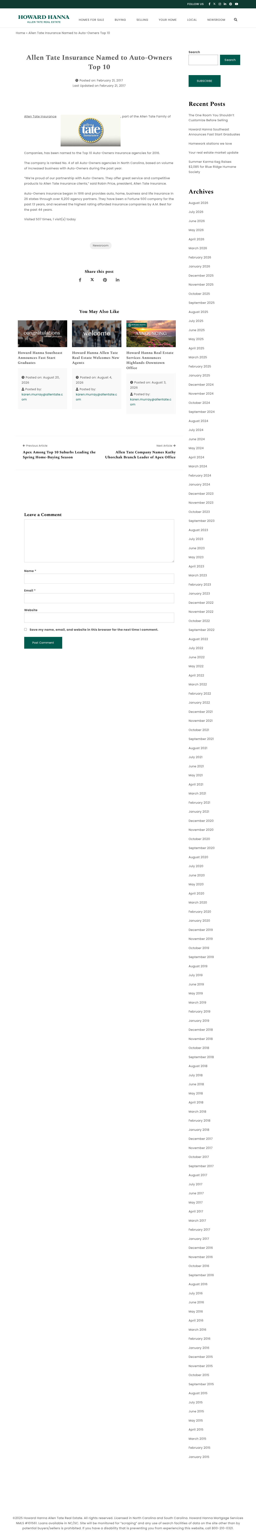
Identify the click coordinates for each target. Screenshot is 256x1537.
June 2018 (196, 1084)
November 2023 (201, 503)
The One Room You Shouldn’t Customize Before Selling (211, 118)
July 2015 (196, 1402)
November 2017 (201, 1148)
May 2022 (196, 666)
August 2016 (198, 1284)
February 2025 (200, 366)
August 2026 (198, 203)
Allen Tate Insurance (40, 116)
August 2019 (198, 966)
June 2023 (197, 548)
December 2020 (201, 821)
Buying (120, 20)
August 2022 (198, 639)
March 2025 (198, 357)
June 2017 (196, 1193)
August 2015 (198, 1393)
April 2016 (196, 1321)
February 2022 (200, 694)
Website (31, 610)
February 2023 (200, 585)
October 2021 (199, 730)
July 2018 (196, 1075)
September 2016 (201, 1275)
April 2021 (196, 784)
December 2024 (201, 385)
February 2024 (200, 476)
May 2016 (196, 1312)
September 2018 (201, 1057)
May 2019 (196, 993)
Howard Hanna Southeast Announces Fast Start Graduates (40, 358)
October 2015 (199, 1375)
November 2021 (201, 721)
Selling (142, 20)
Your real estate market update (213, 153)
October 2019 (199, 948)
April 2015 (196, 1430)
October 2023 (199, 512)
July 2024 (196, 430)
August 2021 (198, 748)
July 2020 (196, 866)
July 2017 (195, 1184)
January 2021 (199, 812)
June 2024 (197, 439)
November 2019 (201, 939)
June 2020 (197, 875)
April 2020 (196, 894)
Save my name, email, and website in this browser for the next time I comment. (94, 630)
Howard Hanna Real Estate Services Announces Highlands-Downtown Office (150, 360)
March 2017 (197, 1221)
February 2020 (200, 912)
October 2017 (199, 1157)
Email (30, 591)
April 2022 (196, 675)
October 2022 (199, 621)
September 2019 (201, 957)
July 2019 (196, 975)
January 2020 (199, 921)
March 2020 (198, 903)
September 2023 (202, 521)
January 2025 (199, 375)
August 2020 (198, 857)
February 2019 (199, 1012)
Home (20, 33)
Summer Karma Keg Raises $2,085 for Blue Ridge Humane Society (212, 167)
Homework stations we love (210, 144)
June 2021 (196, 766)
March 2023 (198, 575)
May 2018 (196, 1093)
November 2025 (201, 285)
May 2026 (196, 230)
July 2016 (196, 1293)
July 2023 (196, 539)
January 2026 (199, 266)
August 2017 (198, 1175)
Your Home (168, 20)
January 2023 (199, 594)
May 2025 (196, 339)
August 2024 (198, 421)
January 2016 (199, 1348)
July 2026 (196, 212)
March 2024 (198, 466)
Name (30, 571)
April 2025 (196, 348)
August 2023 (198, 530)
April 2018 (196, 1102)
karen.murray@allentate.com (42, 397)
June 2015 (196, 1411)
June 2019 (196, 984)
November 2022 (201, 612)
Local (192, 20)
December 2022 (201, 603)
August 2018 (198, 1066)
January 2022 (199, 703)
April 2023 (196, 566)
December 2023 (201, 494)
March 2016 (197, 1330)
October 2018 (199, 1048)
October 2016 (199, 1266)
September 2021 (201, 739)
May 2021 (196, 775)
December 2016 (201, 1248)
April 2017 (196, 1211)
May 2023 (196, 557)
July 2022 (196, 648)
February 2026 (200, 257)
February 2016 (199, 1339)
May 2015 (196, 1421)
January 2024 (199, 485)
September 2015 (201, 1384)
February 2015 (199, 1448)
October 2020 (199, 839)
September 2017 (201, 1166)
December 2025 (201, 276)
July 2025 (196, 321)
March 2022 (198, 684)
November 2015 (201, 1366)
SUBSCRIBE (204, 81)
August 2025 (198, 312)
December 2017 (201, 1139)
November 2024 (201, 394)
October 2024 (199, 403)
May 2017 (196, 1202)
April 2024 (196, 457)
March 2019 (197, 1003)
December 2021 (201, 712)
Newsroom (216, 20)
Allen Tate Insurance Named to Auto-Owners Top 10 (99, 62)
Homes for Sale (91, 20)
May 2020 (196, 884)
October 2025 (199, 294)
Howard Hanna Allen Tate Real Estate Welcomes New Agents (95, 358)
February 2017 (199, 1230)
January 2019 (199, 1021)
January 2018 (199, 1130)
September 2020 (202, 848)
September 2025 (202, 303)
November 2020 (201, 830)
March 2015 (197, 1439)
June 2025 (197, 330)
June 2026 (197, 221)
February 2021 (199, 803)
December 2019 (201, 930)
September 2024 (202, 412)
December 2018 (201, 1030)
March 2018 (197, 1112)
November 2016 (201, 1257)
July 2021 (196, 757)
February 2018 (199, 1121)
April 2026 (196, 239)
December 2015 (201, 1357)
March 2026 (198, 248)
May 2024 (196, 448)
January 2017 (199, 1239)
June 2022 (197, 657)
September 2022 (202, 630)
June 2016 (196, 1302)
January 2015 (199, 1457)
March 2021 (197, 793)
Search (194, 52)
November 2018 (201, 1039)
